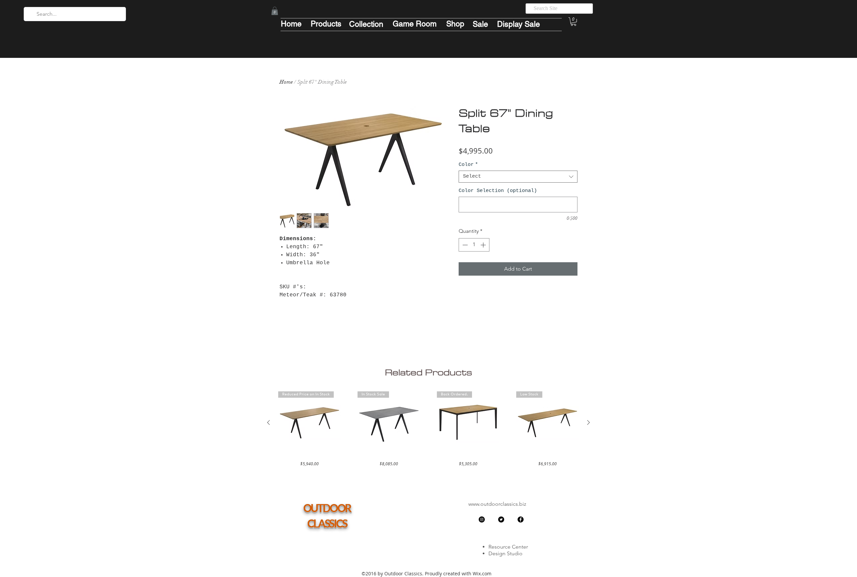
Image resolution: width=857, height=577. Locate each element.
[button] (274, 11)
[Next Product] (589, 422)
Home (286, 82)
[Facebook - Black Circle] (521, 519)
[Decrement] (464, 244)
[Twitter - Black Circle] (501, 519)
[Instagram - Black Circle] (482, 519)
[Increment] (483, 244)
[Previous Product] (268, 422)
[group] (428, 429)
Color (468, 165)
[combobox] (518, 177)
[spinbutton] (474, 244)
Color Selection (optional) (498, 191)
